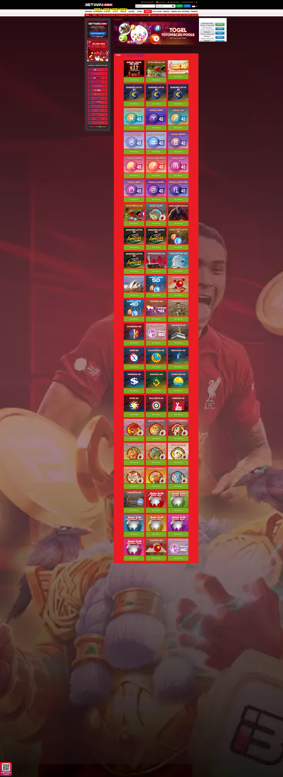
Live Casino (157, 11)
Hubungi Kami (174, 2)
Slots (115, 11)
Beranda (88, 11)
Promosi (194, 11)
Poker (139, 11)
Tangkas (166, 11)
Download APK (148, 2)
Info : (88, 15)
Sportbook (97, 11)
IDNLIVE (123, 11)
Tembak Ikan (176, 11)
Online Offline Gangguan (98, 126)
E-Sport (107, 11)
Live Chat (161, 2)
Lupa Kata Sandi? (188, 2)
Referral (186, 11)
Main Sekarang (134, 80)
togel (147, 11)
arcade (131, 11)
